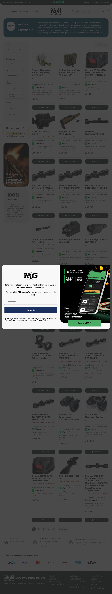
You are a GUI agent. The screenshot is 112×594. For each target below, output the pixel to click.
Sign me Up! (31, 310)
